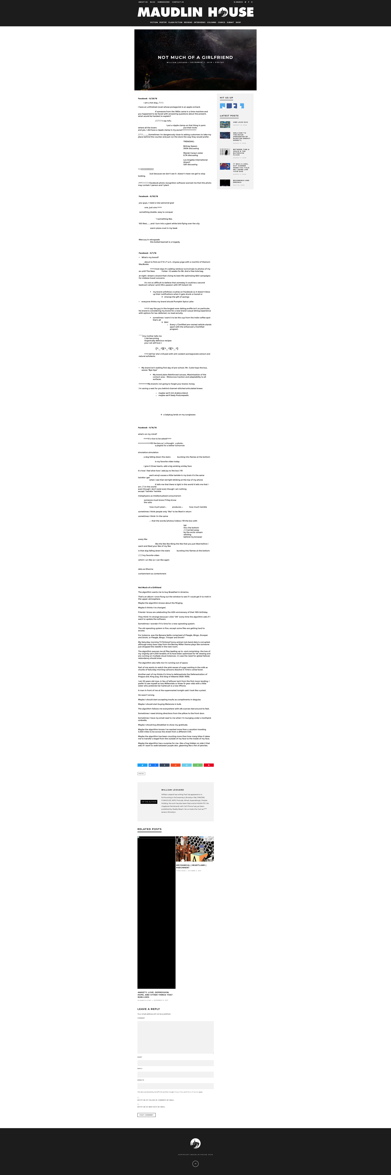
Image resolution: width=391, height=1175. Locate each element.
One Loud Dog (240, 122)
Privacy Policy (179, 1092)
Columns (211, 22)
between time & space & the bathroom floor (241, 152)
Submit (230, 22)
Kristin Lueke (181, 998)
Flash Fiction (175, 22)
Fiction (154, 22)
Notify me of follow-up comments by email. (155, 1100)
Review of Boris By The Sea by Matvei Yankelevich (155, 866)
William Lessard (177, 62)
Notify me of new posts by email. (151, 1107)
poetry (141, 773)
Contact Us (178, 2)
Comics (221, 22)
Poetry (163, 22)
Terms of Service (192, 1092)
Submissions (164, 2)
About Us (143, 2)
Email (140, 1068)
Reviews (188, 22)
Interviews (199, 22)
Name (139, 1057)
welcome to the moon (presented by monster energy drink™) (241, 136)
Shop (238, 22)
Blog (152, 2)
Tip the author (149, 793)
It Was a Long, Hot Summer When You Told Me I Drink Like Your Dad (241, 167)
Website (140, 1080)
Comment (141, 1018)
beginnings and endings (241, 181)
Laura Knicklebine (145, 870)
